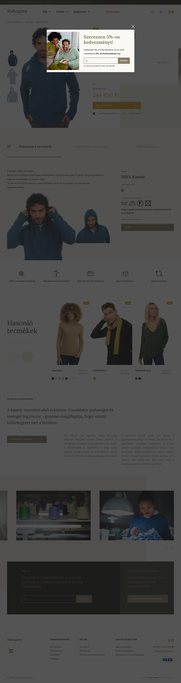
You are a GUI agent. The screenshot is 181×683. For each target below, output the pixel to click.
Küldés (123, 61)
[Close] (132, 26)
